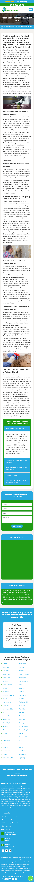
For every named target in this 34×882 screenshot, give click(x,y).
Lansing (5, 747)
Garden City (6, 719)
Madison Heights (8, 758)
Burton (5, 688)
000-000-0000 (17, 4)
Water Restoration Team (17, 769)
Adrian (5, 664)
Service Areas (6, 826)
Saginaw (21, 712)
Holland (5, 726)
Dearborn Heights (8, 695)
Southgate (22, 723)
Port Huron (22, 695)
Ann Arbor (6, 671)
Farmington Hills (8, 709)
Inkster (5, 733)
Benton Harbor (7, 685)
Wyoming (22, 758)
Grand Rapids (7, 723)
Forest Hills (6, 716)
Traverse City (23, 737)
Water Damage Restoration (11, 823)
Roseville (22, 705)
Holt (4, 730)
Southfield (22, 719)
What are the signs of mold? (15, 429)
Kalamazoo (6, 740)
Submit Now (17, 526)
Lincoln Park (6, 751)
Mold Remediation (8, 820)
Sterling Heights (24, 730)
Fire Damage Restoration (10, 817)
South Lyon (22, 716)
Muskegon (22, 678)
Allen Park (6, 667)
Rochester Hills (23, 702)
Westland (22, 751)
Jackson (5, 737)
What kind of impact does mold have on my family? (16, 481)
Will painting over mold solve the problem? (16, 461)
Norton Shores (23, 681)
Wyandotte (22, 754)
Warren (21, 747)
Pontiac (21, 691)
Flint (4, 712)
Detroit (5, 698)
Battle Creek (6, 678)
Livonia (5, 754)
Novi (20, 685)
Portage (21, 698)
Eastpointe (6, 705)
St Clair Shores (23, 726)
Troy (20, 740)
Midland (21, 667)
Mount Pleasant (24, 674)
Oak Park (22, 688)
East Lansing (7, 702)
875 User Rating (21, 2)
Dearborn (6, 691)
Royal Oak (22, 709)
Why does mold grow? (13, 475)
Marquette (22, 664)
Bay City (5, 681)
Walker (21, 744)
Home (3, 26)
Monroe (21, 671)
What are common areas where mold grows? (16, 469)
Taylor (21, 733)
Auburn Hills (10, 26)
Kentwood (6, 744)
